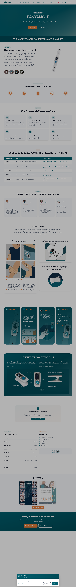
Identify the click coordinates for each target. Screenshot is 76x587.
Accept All (55, 583)
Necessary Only (47, 583)
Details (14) (20, 583)
